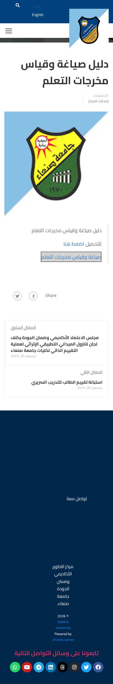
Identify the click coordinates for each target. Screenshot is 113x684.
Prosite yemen (63, 639)
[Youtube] (27, 667)
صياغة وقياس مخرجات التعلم (71, 257)
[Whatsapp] (15, 667)
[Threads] (62, 667)
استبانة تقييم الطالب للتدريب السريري (67, 382)
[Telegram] (39, 667)
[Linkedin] (50, 667)
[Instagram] (74, 667)
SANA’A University (63, 624)
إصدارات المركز (98, 101)
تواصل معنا (77, 498)
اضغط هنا (74, 243)
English (37, 14)
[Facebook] (33, 296)
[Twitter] (17, 296)
